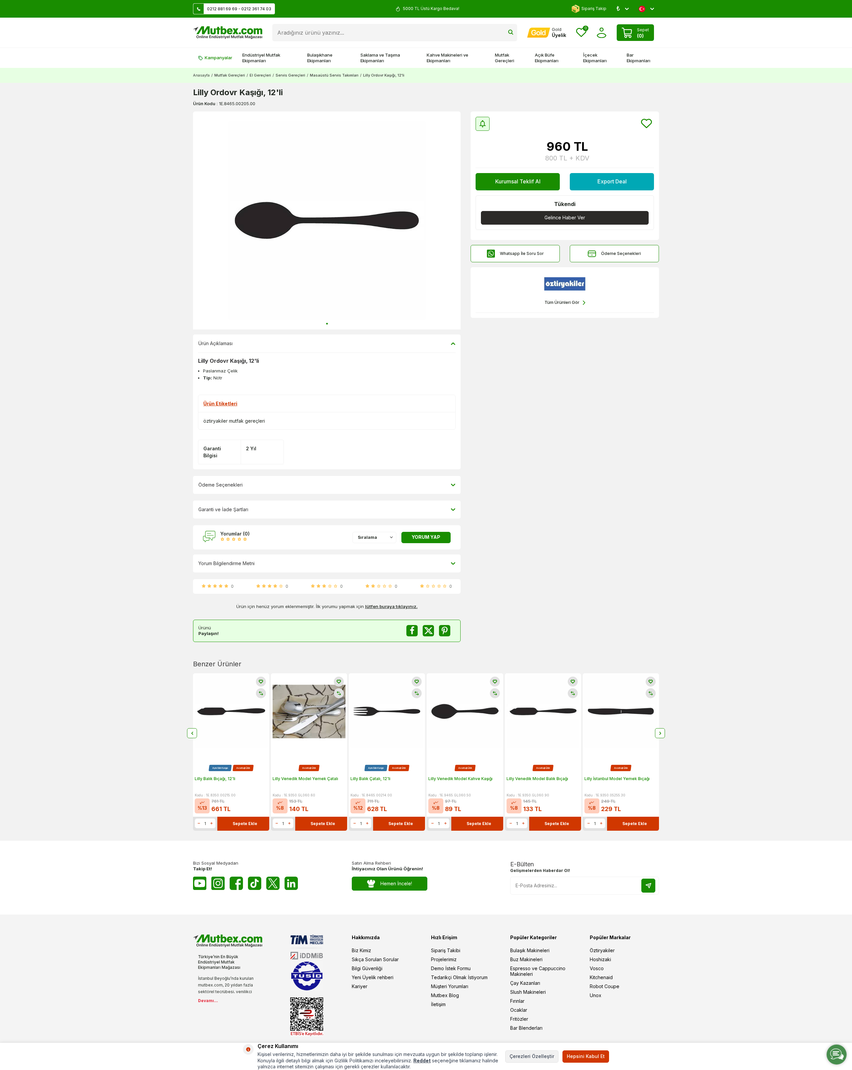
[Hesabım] (601, 33)
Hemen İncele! (396, 883)
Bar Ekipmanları (638, 57)
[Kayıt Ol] (648, 886)
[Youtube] (199, 883)
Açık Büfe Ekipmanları (546, 57)
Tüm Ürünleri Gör (561, 302)
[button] (327, 323)
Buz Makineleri (526, 959)
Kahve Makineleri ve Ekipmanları (447, 57)
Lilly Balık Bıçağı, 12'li (215, 778)
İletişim (438, 1004)
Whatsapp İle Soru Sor (522, 253)
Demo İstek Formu (451, 968)
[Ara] (511, 33)
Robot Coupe (604, 986)
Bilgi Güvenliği (367, 968)
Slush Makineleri (528, 992)
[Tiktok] (254, 883)
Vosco (597, 968)
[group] (327, 220)
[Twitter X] (273, 883)
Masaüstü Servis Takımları (334, 75)
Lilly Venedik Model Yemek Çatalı (305, 778)
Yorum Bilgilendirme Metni (226, 563)
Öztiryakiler (602, 950)
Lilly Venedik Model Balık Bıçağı (537, 778)
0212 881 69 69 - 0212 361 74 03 (239, 8)
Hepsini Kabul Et (586, 1056)
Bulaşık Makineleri (529, 950)
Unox (595, 995)
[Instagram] (218, 883)
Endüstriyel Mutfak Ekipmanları (261, 57)
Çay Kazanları (525, 983)
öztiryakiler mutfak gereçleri (234, 421)
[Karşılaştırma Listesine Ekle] (261, 693)
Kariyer (359, 986)
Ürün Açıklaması (215, 343)
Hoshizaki (600, 959)
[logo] (227, 33)
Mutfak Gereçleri (504, 57)
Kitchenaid (601, 977)
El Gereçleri (260, 75)
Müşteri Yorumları (449, 986)
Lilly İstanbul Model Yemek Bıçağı (617, 778)
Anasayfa (201, 75)
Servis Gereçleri (290, 75)
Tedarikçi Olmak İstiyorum (459, 977)
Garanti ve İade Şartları (223, 509)
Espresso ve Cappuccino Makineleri (537, 971)
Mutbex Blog (445, 995)
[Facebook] (236, 883)
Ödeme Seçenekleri (621, 253)
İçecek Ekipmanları (595, 57)
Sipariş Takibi (445, 950)
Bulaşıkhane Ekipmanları (319, 57)
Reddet (422, 1060)
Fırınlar (517, 1001)
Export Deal (612, 181)
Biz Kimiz (361, 950)
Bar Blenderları (526, 1028)
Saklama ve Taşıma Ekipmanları (380, 57)
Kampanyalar (218, 57)
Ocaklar (518, 1010)
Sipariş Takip (593, 8)
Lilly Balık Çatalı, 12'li (370, 778)
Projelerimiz (444, 959)
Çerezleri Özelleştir (532, 1056)
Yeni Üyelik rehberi (372, 977)
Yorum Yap (426, 537)
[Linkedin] (291, 883)
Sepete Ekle (245, 823)
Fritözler (519, 1019)
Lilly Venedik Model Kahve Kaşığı (460, 778)
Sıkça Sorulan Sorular (375, 959)
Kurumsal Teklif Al (517, 181)
